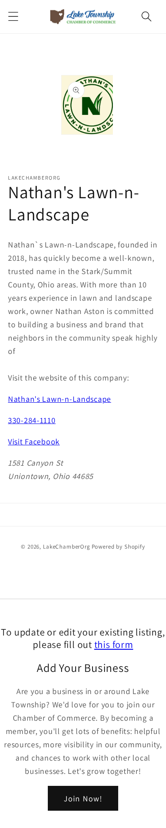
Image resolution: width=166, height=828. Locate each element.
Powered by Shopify (118, 546)
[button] (13, 16)
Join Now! (83, 798)
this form (113, 644)
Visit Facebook (34, 441)
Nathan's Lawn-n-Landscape (59, 399)
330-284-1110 (32, 420)
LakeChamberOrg (66, 546)
